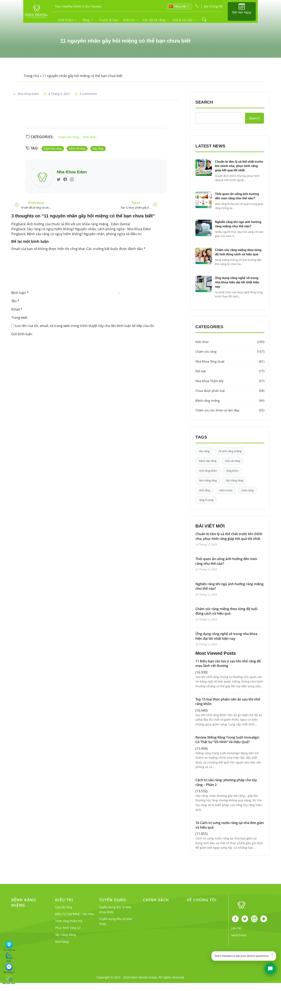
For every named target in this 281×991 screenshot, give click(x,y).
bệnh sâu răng (53, 148)
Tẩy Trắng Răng (65, 935)
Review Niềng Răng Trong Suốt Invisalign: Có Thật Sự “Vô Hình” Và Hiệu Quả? (227, 739)
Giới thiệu (65, 20)
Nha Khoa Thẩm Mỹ (229, 381)
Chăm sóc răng (229, 351)
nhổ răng (204, 490)
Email (16, 309)
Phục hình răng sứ (67, 928)
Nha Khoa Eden (28, 94)
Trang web (19, 317)
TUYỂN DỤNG (112, 899)
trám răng (248, 490)
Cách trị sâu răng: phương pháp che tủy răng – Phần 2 (226, 782)
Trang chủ (31, 76)
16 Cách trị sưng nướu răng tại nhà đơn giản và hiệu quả (229, 825)
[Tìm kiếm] (204, 19)
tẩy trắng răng (234, 480)
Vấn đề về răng (154, 20)
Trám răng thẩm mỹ (68, 921)
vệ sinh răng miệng (230, 451)
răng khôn (232, 471)
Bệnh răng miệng (229, 400)
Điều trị (129, 20)
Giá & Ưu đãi (183, 20)
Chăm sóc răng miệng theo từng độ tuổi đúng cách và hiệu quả (226, 611)
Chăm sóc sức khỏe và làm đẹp (229, 410)
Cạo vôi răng (63, 907)
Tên (15, 301)
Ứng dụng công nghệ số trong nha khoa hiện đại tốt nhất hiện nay (237, 282)
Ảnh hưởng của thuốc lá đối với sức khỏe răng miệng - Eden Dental (78, 224)
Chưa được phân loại (229, 391)
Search (254, 118)
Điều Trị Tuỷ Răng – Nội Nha (74, 914)
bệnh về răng (77, 148)
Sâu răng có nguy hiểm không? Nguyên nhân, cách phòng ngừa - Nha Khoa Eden (89, 229)
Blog (86, 20)
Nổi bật (229, 371)
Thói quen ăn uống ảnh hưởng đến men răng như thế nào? (226, 561)
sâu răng (98, 148)
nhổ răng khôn (208, 471)
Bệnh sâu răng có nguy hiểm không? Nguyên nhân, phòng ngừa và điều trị (84, 234)
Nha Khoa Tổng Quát (229, 361)
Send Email (238, 935)
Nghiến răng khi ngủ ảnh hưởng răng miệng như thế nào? (229, 586)
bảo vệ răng (232, 461)
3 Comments (88, 94)
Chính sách (156, 899)
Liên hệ (236, 928)
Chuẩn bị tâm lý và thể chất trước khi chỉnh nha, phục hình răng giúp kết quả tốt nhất (239, 166)
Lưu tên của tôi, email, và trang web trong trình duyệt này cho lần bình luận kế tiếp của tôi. (84, 325)
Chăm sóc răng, (68, 137)
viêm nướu (225, 490)
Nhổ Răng (62, 942)
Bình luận (20, 293)
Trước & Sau (108, 20)
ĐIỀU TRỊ (64, 899)
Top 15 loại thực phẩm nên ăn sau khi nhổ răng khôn (227, 701)
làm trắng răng (208, 480)
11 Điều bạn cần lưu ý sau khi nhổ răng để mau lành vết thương (228, 663)
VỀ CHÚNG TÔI (202, 899)
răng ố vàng (206, 500)
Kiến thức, (90, 137)
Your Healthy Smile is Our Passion (78, 6)
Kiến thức (229, 342)
